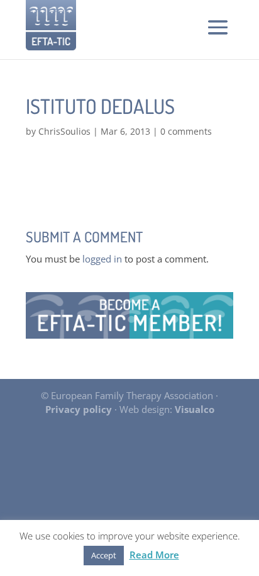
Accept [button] (103, 555)
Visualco (194, 409)
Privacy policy (78, 409)
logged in (102, 258)
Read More (154, 554)
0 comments (186, 131)
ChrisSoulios (64, 131)
